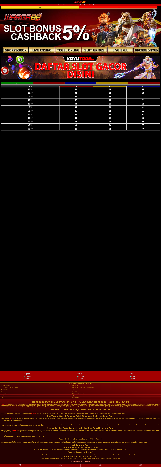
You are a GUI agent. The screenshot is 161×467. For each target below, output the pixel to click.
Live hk (10, 418)
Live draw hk (33, 413)
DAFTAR (39, 7)
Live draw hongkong (14, 430)
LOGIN (118, 7)
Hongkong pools (4, 404)
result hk (43, 441)
